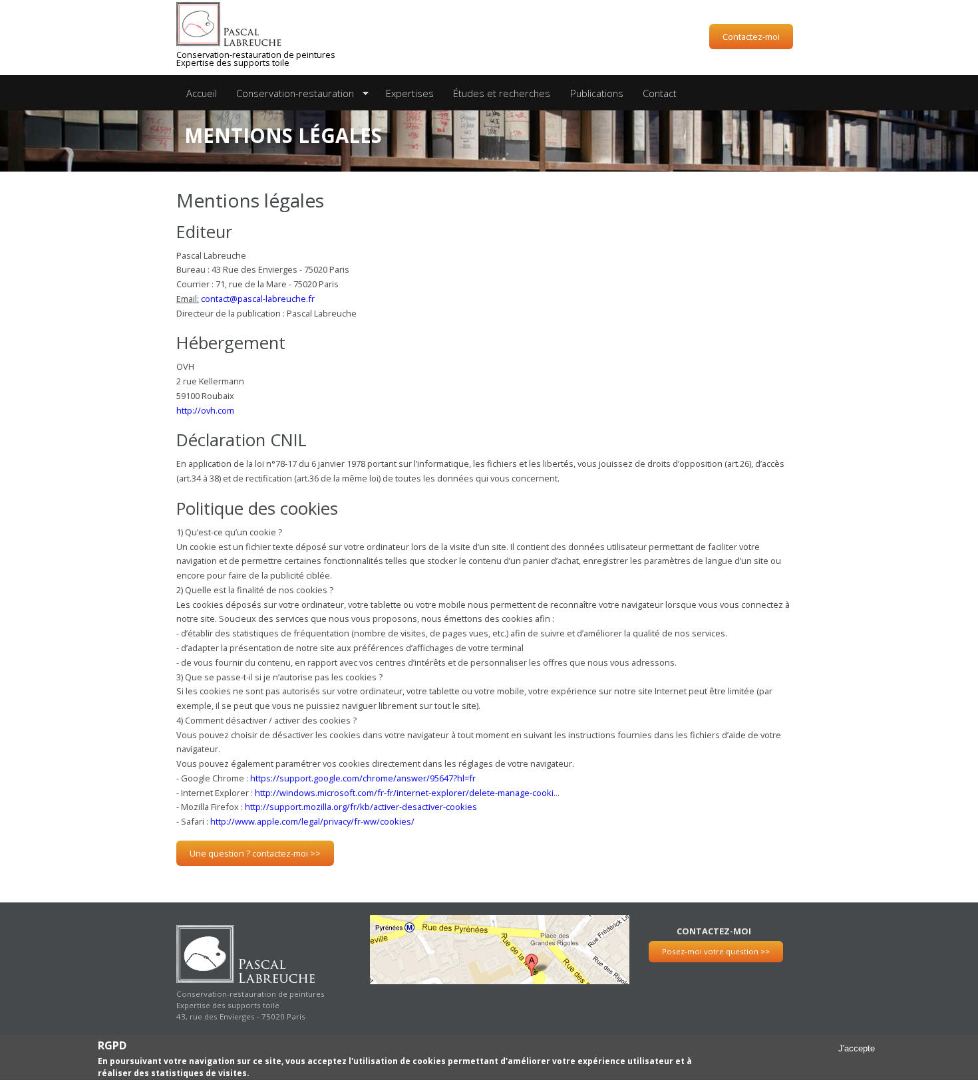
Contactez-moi (751, 37)
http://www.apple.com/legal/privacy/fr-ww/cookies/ (312, 821)
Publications (596, 93)
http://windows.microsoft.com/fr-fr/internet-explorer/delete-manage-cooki (404, 793)
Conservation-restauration (290, 93)
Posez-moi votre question (716, 951)
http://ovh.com (205, 410)
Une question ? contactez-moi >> (255, 853)
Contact (660, 93)
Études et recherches (501, 93)
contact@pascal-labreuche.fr (258, 299)
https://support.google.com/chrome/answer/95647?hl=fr (363, 778)
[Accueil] (249, 24)
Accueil (201, 93)
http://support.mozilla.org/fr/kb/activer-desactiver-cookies (361, 807)
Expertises (410, 93)
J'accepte (856, 1049)
